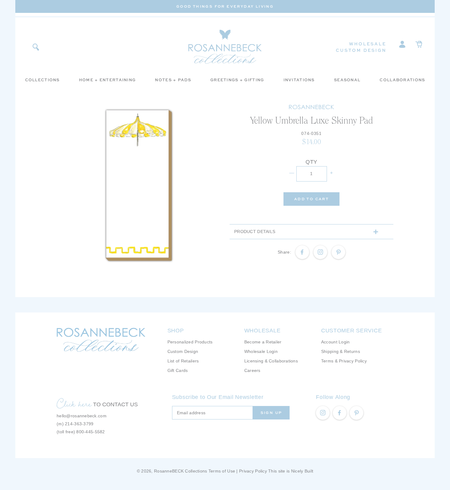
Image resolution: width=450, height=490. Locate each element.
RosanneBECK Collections (180, 471)
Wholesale (367, 44)
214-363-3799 (79, 423)
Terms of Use (221, 471)
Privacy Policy (253, 471)
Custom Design (361, 50)
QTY (311, 162)
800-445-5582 (90, 431)
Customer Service (351, 330)
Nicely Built (302, 471)
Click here (74, 403)
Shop (175, 330)
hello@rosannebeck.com (82, 415)
